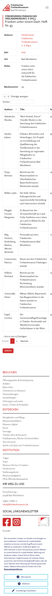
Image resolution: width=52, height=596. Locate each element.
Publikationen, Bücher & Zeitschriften (21, 438)
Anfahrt (6, 383)
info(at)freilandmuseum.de (15, 504)
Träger (6, 458)
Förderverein (9, 468)
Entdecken (10, 409)
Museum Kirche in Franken (15, 465)
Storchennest (9, 441)
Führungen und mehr (13, 401)
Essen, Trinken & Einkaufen (15, 404)
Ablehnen (26, 583)
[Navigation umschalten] (47, 7)
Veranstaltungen (10, 394)
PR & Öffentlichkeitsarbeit (15, 479)
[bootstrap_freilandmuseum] (15, 7)
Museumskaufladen (12, 420)
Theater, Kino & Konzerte (15, 434)
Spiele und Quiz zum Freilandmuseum (21, 445)
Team (5, 461)
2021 (23, 52)
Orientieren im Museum (14, 390)
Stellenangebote (11, 472)
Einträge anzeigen (19, 96)
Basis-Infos (8, 387)
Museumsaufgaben (12, 475)
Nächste (24, 341)
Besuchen (10, 372)
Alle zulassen (26, 577)
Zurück (8, 351)
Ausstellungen (9, 397)
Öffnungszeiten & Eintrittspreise (18, 380)
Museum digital (10, 424)
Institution (11, 450)
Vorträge (7, 431)
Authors (8, 109)
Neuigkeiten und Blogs (14, 417)
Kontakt (6, 530)
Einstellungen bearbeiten (26, 590)
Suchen (6, 101)
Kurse (5, 427)
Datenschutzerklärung (13, 569)
